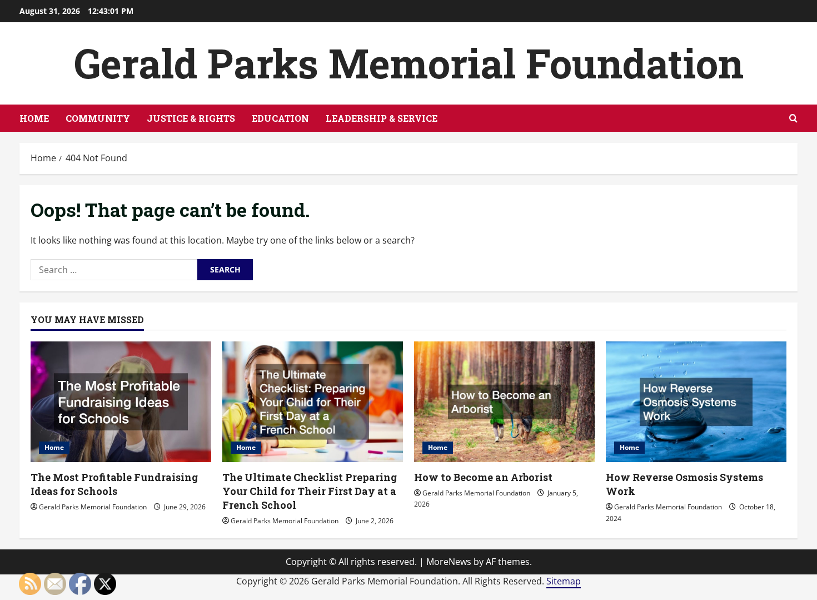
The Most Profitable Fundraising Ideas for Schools (114, 484)
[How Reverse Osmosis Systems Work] (696, 401)
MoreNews (448, 562)
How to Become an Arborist (483, 477)
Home (34, 118)
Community (98, 118)
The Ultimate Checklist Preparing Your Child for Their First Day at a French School (309, 491)
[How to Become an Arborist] (504, 401)
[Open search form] (793, 118)
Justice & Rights (191, 118)
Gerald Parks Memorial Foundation (409, 63)
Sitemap (563, 581)
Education (280, 118)
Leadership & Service (381, 118)
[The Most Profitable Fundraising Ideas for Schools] (121, 401)
